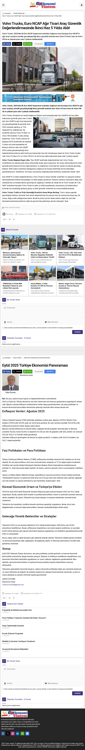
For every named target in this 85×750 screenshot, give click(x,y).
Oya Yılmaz (9, 214)
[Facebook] (3, 733)
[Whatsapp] (22, 733)
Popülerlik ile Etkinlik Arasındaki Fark (17, 610)
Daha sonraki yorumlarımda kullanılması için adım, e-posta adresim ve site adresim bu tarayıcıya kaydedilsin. (38, 327)
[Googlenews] (27, 733)
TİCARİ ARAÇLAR (18, 13)
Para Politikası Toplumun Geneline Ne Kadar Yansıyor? (24, 618)
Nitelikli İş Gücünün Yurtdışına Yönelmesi (18, 641)
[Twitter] (8, 733)
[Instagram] (13, 733)
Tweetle (18, 44)
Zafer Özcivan (10, 392)
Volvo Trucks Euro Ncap (12, 207)
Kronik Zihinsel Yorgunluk (12, 633)
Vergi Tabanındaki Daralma (13, 626)
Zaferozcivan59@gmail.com (13, 585)
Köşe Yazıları (17, 358)
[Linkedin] (17, 733)
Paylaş (8, 44)
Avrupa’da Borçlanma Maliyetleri (15, 649)
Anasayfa (7, 13)
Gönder (29, 44)
